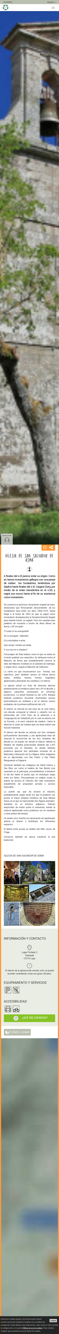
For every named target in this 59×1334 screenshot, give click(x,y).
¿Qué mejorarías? (35, 1017)
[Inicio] (7, 7)
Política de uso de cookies (32, 1328)
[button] (44, 548)
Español (50, 2)
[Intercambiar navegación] (53, 7)
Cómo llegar (19, 1032)
